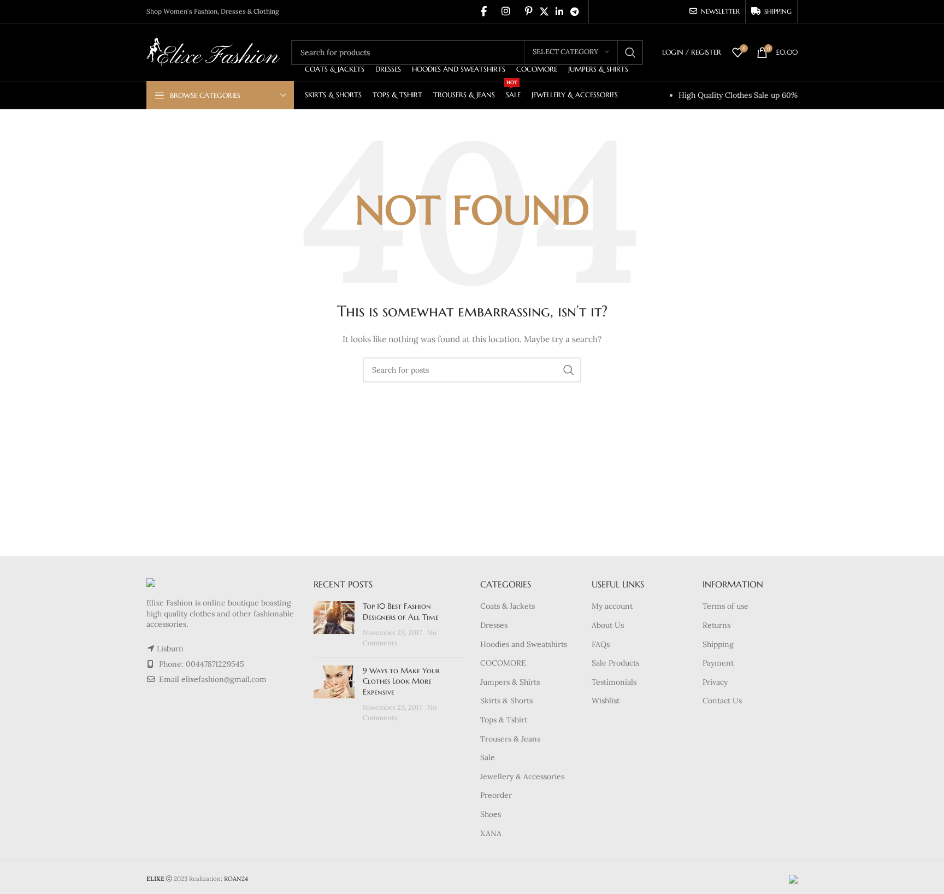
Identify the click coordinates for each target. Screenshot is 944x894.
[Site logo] (213, 51)
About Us (608, 625)
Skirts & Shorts (506, 700)
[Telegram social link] (575, 11)
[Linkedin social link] (559, 11)
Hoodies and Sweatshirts (523, 644)
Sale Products (615, 663)
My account (612, 606)
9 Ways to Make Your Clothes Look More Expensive (401, 681)
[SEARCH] (630, 52)
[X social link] (544, 11)
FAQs (601, 644)
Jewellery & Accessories (522, 776)
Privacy (715, 682)
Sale (487, 757)
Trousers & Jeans (510, 739)
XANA (491, 833)
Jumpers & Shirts (510, 682)
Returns (716, 625)
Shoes (490, 814)
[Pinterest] (529, 11)
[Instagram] (506, 11)
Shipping (718, 644)
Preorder (496, 795)
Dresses (494, 625)
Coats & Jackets (507, 606)
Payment (718, 663)
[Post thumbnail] (334, 624)
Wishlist (606, 700)
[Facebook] (483, 11)
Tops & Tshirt (503, 720)
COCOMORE (503, 663)
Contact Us (722, 700)
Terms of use (725, 606)
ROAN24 (236, 879)
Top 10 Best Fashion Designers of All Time (401, 611)
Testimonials (614, 682)
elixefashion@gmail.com (224, 679)
